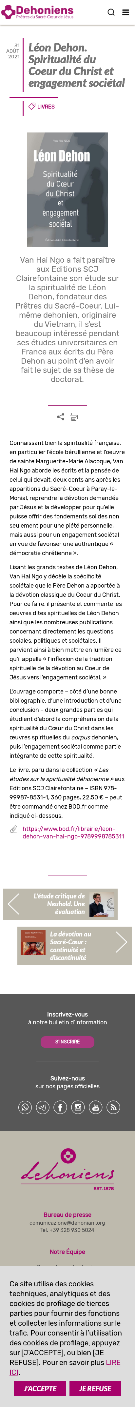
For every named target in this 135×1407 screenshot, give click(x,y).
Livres (46, 107)
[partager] (60, 417)
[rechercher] (111, 12)
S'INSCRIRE (67, 1042)
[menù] (126, 12)
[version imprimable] (73, 416)
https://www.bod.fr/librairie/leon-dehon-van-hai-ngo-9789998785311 (73, 832)
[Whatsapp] (25, 1107)
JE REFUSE (95, 1388)
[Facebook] (60, 1107)
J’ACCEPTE (40, 1388)
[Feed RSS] (113, 1107)
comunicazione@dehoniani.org (67, 1223)
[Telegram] (42, 1107)
